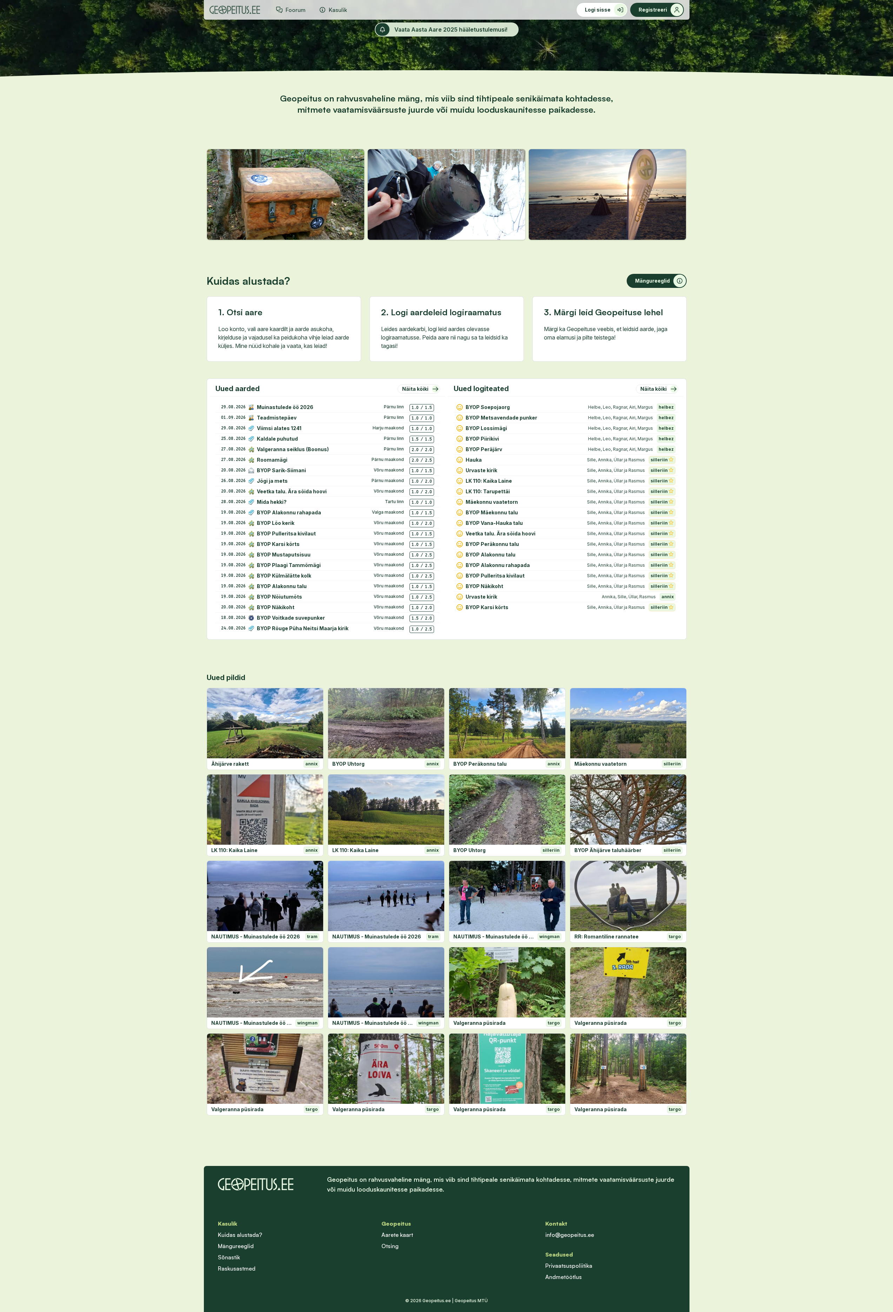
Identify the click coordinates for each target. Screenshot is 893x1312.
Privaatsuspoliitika (568, 1265)
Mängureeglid (236, 1246)
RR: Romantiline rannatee (606, 937)
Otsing (390, 1246)
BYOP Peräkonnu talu (480, 764)
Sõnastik (229, 1257)
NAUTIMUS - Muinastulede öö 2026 (255, 937)
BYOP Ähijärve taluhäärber (607, 850)
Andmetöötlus (563, 1276)
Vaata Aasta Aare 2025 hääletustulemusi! (450, 29)
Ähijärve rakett (230, 764)
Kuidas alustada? (240, 1234)
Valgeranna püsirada (479, 1023)
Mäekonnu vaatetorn (600, 764)
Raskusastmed (236, 1268)
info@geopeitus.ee (569, 1234)
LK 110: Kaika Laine (234, 850)
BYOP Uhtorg (348, 764)
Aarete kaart (397, 1234)
